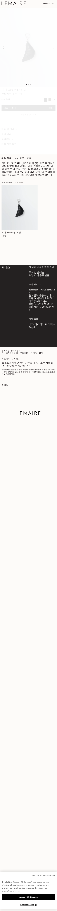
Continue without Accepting (43, 875)
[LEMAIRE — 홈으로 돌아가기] (14, 4)
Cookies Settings (28, 905)
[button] (53, 4)
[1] (26, 84)
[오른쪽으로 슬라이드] (53, 47)
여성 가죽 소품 (11, 351)
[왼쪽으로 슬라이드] (3, 47)
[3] (30, 84)
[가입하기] (54, 385)
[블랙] (45, 99)
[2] (28, 84)
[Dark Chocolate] (50, 99)
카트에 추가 (28, 108)
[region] (28, 890)
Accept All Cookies (28, 897)
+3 (53, 100)
